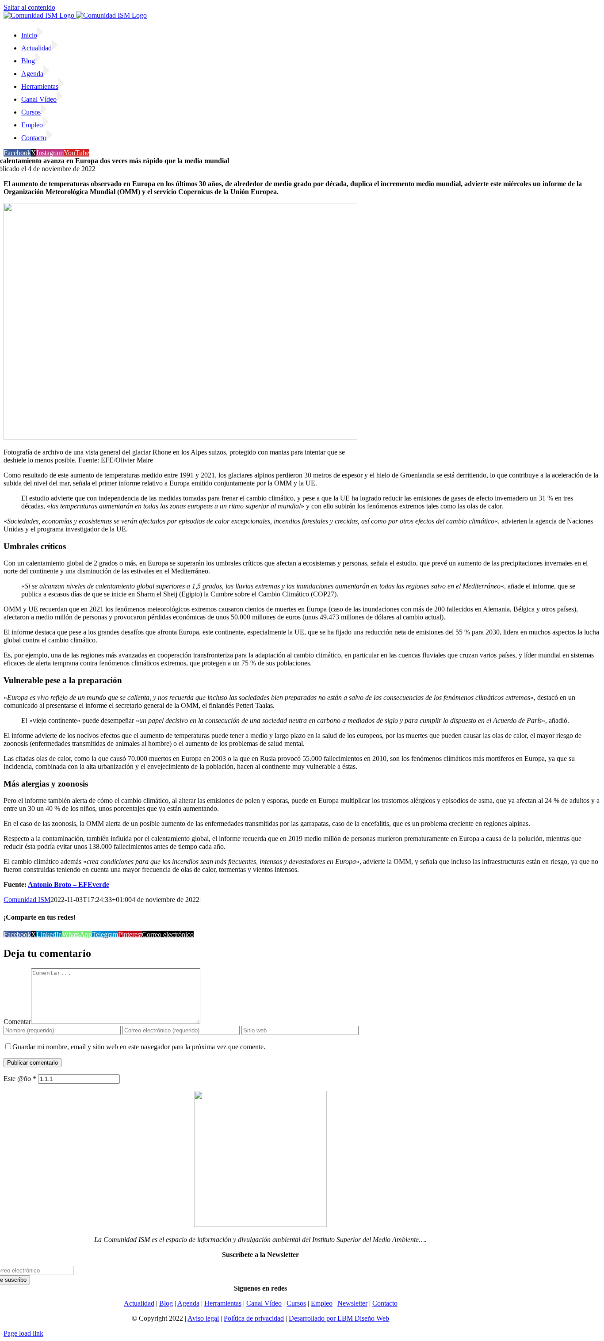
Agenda (188, 1303)
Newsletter (352, 1303)
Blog (166, 1303)
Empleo (322, 1303)
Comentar (17, 1021)
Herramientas (222, 1303)
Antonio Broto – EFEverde (68, 884)
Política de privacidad (254, 1318)
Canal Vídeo (264, 1303)
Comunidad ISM (27, 899)
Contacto (385, 1303)
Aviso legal (203, 1318)
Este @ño (20, 1078)
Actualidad (139, 1303)
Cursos (296, 1303)
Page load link (23, 1333)
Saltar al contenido (29, 7)
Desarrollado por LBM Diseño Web (339, 1318)
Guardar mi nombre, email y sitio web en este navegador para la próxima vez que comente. (138, 1047)
